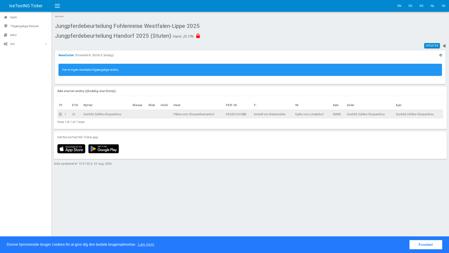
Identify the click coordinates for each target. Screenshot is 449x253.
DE (410, 5)
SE (443, 5)
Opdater (432, 45)
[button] (66, 55)
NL (433, 5)
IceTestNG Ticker (26, 5)
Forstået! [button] (426, 244)
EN (399, 5)
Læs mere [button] (146, 244)
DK (422, 5)
